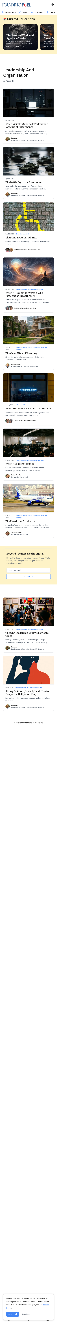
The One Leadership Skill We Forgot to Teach (27, 634)
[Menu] (47, 1320)
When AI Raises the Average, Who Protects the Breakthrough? (24, 294)
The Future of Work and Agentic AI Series (20, 37)
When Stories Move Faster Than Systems (28, 408)
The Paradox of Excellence (20, 521)
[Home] (9, 1320)
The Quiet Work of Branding (21, 353)
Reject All (26, 1314)
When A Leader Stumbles (19, 463)
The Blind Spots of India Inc (21, 237)
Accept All (12, 1314)
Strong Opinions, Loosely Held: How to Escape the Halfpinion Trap (27, 693)
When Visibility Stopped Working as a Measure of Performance (26, 125)
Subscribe (28, 576)
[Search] (28, 1320)
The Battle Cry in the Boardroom (23, 182)
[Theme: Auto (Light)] (52, 4)
